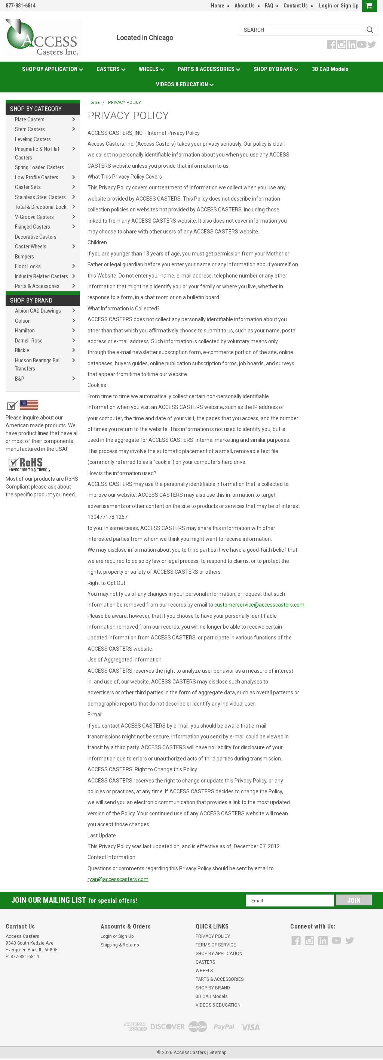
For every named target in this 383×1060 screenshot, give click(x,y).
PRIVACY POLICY (124, 102)
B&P (19, 378)
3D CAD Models (330, 69)
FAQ (269, 6)
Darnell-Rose (29, 340)
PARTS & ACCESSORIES (207, 69)
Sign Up (349, 6)
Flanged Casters (32, 226)
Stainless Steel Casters (40, 197)
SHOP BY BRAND (274, 69)
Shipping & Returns (120, 945)
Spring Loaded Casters (39, 167)
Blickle (22, 350)
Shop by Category (36, 108)
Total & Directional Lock (41, 207)
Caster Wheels (30, 246)
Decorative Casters (35, 236)
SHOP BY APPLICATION (50, 69)
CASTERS (108, 69)
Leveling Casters (33, 139)
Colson (23, 320)
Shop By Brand (31, 300)
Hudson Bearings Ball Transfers (38, 364)
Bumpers (24, 256)
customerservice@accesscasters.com (259, 605)
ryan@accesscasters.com (118, 879)
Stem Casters (30, 129)
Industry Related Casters (41, 276)
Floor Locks (28, 266)
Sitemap (217, 1052)
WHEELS (149, 69)
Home (217, 6)
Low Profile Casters (36, 177)
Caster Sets (28, 187)
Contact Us (296, 6)
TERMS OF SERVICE (216, 945)
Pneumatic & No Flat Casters (37, 153)
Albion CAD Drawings (38, 310)
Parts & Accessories (37, 286)
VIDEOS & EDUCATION (182, 84)
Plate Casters (30, 119)
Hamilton (25, 330)
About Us (245, 6)
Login (325, 6)
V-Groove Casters (34, 217)
